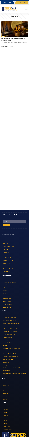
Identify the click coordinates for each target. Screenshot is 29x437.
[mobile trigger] (22, 9)
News (3, 36)
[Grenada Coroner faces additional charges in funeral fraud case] (14, 29)
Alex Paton (5, 46)
